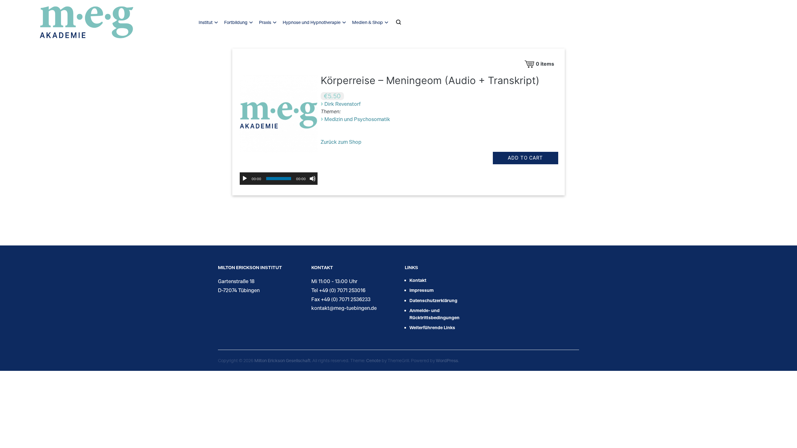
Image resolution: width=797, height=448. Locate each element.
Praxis (265, 22)
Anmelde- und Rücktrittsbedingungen (434, 314)
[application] (279, 178)
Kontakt (417, 280)
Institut (206, 22)
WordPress (447, 360)
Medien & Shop (367, 22)
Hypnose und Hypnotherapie (312, 22)
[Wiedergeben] (245, 178)
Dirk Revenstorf (342, 104)
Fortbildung (236, 22)
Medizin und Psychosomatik (357, 119)
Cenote (373, 360)
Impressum (421, 290)
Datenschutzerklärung (433, 300)
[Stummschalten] (312, 178)
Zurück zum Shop (341, 142)
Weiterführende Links (432, 327)
